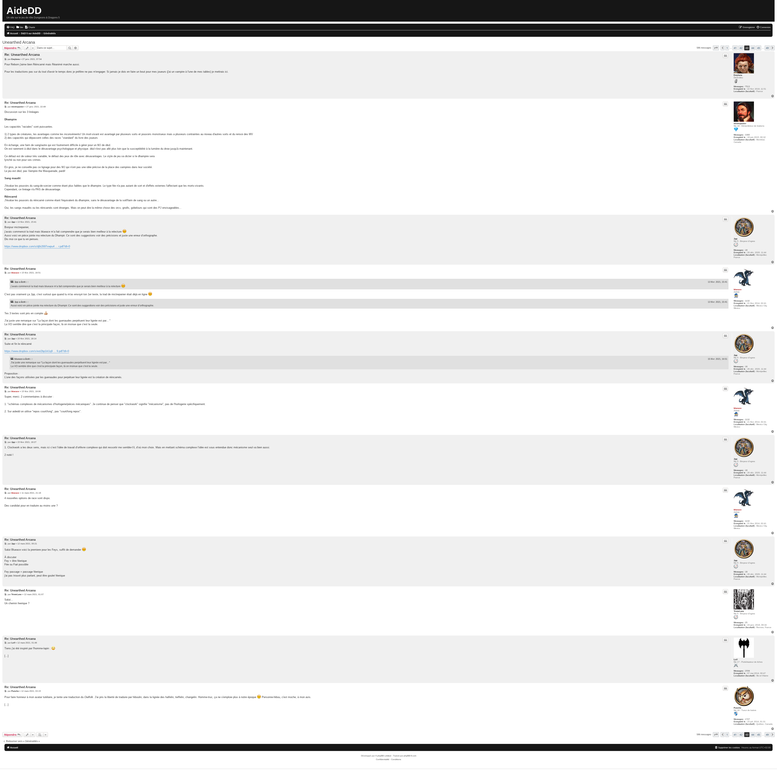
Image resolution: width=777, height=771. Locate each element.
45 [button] (758, 48)
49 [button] (767, 48)
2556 (747, 671)
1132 (747, 301)
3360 (747, 135)
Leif (735, 659)
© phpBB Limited (383, 756)
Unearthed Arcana (18, 42)
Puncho (737, 708)
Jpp (735, 239)
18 (746, 250)
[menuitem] (10, 27)
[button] (716, 47)
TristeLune (739, 611)
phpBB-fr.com (410, 756)
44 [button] (752, 48)
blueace (738, 289)
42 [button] (741, 48)
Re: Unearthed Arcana (22, 55)
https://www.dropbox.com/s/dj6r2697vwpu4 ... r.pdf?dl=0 (37, 246)
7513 (747, 86)
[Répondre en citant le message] (725, 55)
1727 (747, 719)
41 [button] (735, 48)
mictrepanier (740, 123)
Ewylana (738, 75)
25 (746, 622)
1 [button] (727, 48)
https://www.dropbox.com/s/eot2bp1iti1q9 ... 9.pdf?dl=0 (36, 351)
